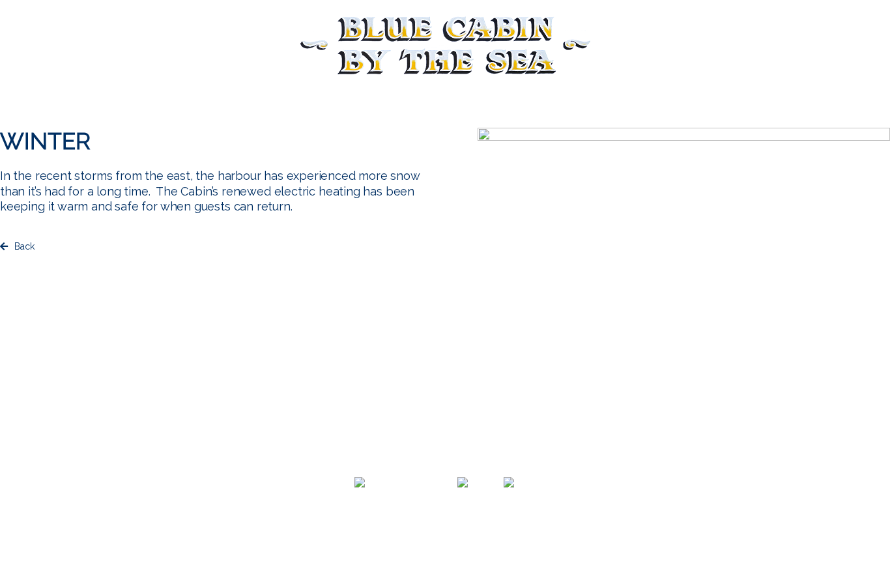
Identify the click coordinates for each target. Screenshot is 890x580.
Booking (93, 42)
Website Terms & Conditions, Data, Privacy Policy (445, 534)
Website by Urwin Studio (445, 547)
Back (24, 246)
